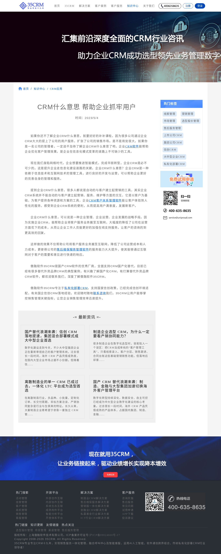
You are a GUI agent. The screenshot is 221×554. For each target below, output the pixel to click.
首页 (57, 6)
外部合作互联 (54, 498)
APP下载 (128, 514)
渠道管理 (54, 530)
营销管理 (187, 113)
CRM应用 (56, 88)
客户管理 (21, 506)
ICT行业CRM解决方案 (95, 518)
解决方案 (84, 6)
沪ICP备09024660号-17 (104, 535)
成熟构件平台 (54, 510)
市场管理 (169, 121)
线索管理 (169, 113)
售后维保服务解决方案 (95, 502)
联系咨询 (99, 293)
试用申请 (128, 510)
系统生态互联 (54, 506)
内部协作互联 (54, 502)
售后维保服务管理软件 (73, 249)
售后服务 (128, 502)
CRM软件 (132, 146)
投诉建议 (128, 518)
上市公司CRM (173, 135)
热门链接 (21, 525)
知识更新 (37, 525)
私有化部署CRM (76, 288)
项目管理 (40, 530)
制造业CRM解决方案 (94, 498)
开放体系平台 (54, 518)
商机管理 (21, 510)
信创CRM (170, 149)
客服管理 (21, 518)
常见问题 (128, 506)
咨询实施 (128, 498)
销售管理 (21, 514)
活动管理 (21, 498)
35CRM (69, 6)
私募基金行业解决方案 (95, 514)
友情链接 (52, 525)
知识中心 (39, 88)
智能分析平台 (54, 514)
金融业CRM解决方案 (94, 510)
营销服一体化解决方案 (95, 506)
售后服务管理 (172, 128)
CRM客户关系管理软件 (105, 200)
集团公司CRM (173, 142)
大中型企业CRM (174, 156)
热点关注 (68, 525)
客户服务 (116, 6)
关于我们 (149, 6)
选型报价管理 (190, 121)
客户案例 (100, 6)
